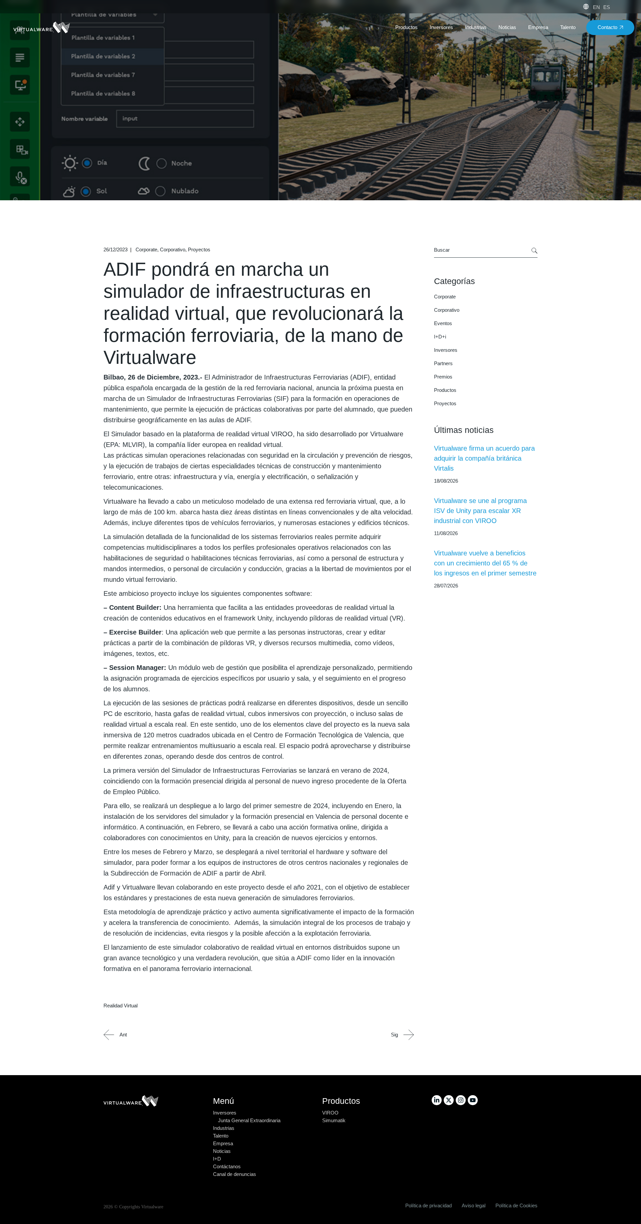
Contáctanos (227, 1166)
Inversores (445, 350)
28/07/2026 (446, 585)
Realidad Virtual (120, 1005)
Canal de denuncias (234, 1174)
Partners (443, 363)
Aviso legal (473, 1205)
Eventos (443, 323)
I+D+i (440, 336)
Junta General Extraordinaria (249, 1120)
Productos (445, 390)
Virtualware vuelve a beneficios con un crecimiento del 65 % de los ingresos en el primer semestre (485, 563)
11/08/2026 (446, 533)
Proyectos (199, 249)
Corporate (146, 249)
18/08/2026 (446, 481)
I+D (217, 1159)
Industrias (223, 1128)
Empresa (223, 1143)
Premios (443, 377)
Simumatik (334, 1120)
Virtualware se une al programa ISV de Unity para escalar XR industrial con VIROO (480, 510)
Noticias (222, 1151)
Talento (220, 1136)
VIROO (330, 1113)
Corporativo (172, 249)
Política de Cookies (516, 1205)
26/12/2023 (115, 249)
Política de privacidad (428, 1205)
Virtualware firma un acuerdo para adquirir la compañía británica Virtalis (484, 458)
